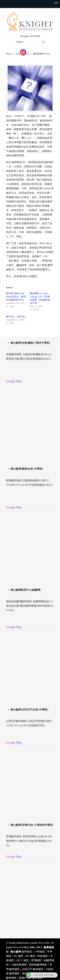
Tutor (18, 53)
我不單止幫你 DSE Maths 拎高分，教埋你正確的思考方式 (16, 296)
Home (9, 53)
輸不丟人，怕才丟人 (16, 316)
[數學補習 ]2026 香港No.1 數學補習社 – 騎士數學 (30, 21)
